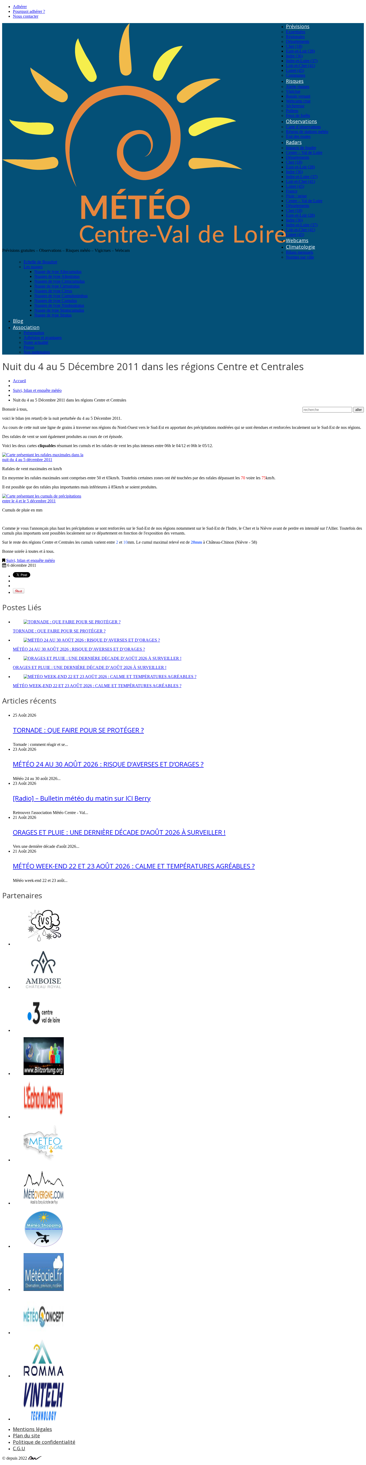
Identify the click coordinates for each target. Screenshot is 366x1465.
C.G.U (19, 1448)
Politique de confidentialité (44, 1442)
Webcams (297, 240)
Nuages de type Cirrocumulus (59, 281)
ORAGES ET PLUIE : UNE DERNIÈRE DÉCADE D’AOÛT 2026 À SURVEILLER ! (89, 667)
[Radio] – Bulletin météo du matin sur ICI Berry (82, 798)
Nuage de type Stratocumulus (59, 310)
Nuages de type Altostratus (57, 276)
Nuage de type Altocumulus (57, 271)
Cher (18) (294, 46)
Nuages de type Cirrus (53, 291)
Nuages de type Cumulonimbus (61, 295)
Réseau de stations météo (307, 131)
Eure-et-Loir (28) (300, 51)
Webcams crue (298, 101)
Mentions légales (32, 1429)
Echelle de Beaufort (40, 262)
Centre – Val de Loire (304, 152)
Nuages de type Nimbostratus (59, 305)
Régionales (295, 36)
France (291, 191)
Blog (18, 321)
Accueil (19, 380)
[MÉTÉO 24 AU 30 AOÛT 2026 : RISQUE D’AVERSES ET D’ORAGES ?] (92, 640)
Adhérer (20, 6)
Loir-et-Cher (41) (300, 65)
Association (26, 327)
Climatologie (300, 247)
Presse (29, 347)
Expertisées (295, 32)
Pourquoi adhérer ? (29, 11)
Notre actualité (36, 342)
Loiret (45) (295, 70)
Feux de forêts (298, 115)
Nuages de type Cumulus (55, 300)
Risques (295, 81)
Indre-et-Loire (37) (302, 60)
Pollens (292, 110)
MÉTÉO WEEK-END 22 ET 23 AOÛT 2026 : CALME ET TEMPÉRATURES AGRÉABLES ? (97, 685)
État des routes (298, 136)
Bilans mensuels (299, 252)
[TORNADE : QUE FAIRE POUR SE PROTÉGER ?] (72, 622)
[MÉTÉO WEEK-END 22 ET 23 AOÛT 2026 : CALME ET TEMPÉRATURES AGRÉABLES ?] (110, 676)
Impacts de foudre (301, 147)
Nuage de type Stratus (53, 315)
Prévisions (297, 26)
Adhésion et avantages (43, 337)
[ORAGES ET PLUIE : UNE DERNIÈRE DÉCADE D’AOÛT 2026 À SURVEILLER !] (102, 658)
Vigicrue (293, 91)
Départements (297, 41)
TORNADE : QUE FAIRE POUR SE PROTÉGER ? (59, 631)
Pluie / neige (296, 196)
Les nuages (33, 266)
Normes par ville (300, 257)
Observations (301, 121)
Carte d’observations (303, 126)
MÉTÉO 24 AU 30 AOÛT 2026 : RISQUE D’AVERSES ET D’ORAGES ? (79, 649)
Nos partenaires (37, 352)
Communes (295, 75)
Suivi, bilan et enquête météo (37, 390)
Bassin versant (298, 96)
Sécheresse (295, 106)
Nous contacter (25, 16)
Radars (294, 142)
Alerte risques (297, 86)
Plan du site (26, 1435)
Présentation (34, 332)
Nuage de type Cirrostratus (57, 286)
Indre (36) (294, 56)
